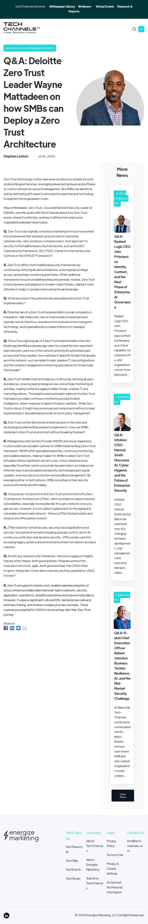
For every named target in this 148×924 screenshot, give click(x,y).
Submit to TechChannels (94, 883)
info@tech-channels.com (135, 846)
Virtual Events (105, 6)
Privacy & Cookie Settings (113, 868)
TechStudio (73, 878)
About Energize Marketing (92, 864)
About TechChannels (94, 846)
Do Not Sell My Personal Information (114, 887)
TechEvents (73, 869)
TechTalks (72, 860)
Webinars (84, 6)
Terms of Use (115, 855)
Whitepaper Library (62, 6)
